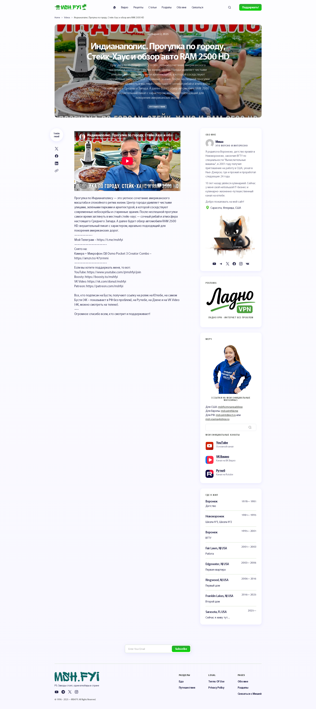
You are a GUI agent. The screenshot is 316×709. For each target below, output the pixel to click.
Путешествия (157, 106)
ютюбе (220, 195)
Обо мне (243, 681)
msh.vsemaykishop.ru (217, 419)
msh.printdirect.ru (226, 415)
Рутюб (220, 470)
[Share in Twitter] (56, 148)
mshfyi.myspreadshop (230, 407)
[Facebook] (234, 263)
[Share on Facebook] (56, 156)
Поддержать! (250, 7)
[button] (229, 7)
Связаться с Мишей (250, 694)
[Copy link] (56, 170)
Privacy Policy (216, 687)
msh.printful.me (229, 411)
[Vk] (247, 263)
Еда (181, 681)
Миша (219, 141)
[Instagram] (241, 263)
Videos (67, 17)
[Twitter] (227, 263)
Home (57, 17)
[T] (221, 263)
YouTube (222, 442)
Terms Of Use (216, 681)
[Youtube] (214, 263)
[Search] (250, 427)
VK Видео (222, 456)
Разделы (243, 687)
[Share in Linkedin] (56, 163)
